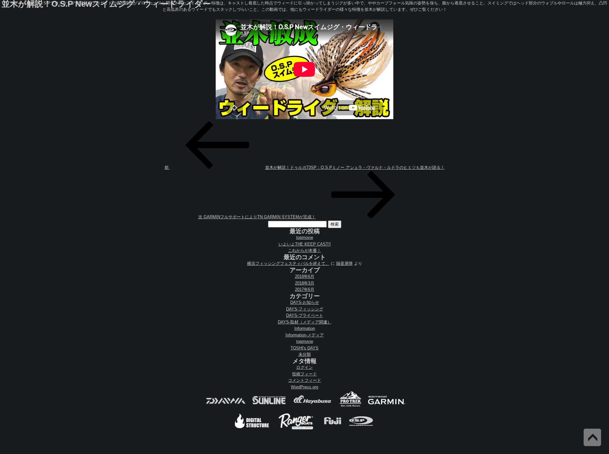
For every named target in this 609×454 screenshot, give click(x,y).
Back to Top (592, 437)
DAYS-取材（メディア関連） (304, 322)
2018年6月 (304, 276)
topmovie (304, 237)
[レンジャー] (296, 428)
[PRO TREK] (350, 406)
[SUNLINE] (269, 406)
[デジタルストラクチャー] (252, 428)
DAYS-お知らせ (304, 302)
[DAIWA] (225, 406)
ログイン (304, 367)
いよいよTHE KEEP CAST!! (304, 244)
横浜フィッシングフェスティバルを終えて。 (288, 263)
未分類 (304, 354)
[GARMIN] (387, 406)
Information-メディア (304, 335)
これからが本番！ (304, 250)
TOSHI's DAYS (304, 348)
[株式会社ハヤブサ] (312, 406)
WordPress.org (304, 387)
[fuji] (332, 428)
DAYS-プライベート (304, 315)
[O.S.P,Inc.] (361, 428)
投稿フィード (304, 374)
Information (304, 328)
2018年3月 (304, 283)
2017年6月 (304, 289)
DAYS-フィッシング (304, 309)
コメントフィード (304, 380)
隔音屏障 (344, 263)
